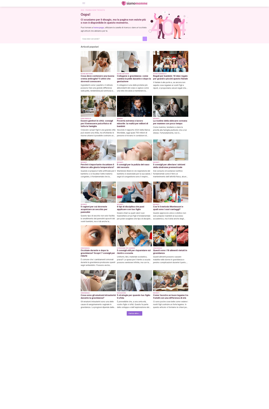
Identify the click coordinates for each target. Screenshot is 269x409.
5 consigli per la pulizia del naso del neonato (133, 166)
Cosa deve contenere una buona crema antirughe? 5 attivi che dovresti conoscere (97, 79)
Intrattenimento (160, 73)
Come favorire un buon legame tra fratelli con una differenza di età (170, 296)
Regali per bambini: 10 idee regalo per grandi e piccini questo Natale (170, 77)
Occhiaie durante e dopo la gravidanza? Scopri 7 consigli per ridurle (98, 253)
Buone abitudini (87, 73)
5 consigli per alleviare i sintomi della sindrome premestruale (169, 166)
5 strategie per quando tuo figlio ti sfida (133, 296)
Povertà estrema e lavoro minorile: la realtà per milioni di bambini (132, 123)
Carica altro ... (134, 313)
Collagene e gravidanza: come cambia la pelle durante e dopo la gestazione (134, 79)
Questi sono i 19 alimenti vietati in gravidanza (170, 251)
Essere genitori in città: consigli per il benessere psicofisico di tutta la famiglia (97, 123)
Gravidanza (85, 248)
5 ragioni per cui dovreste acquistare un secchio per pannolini (94, 209)
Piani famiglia (86, 118)
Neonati (156, 118)
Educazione (121, 293)
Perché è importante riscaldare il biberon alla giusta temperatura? (97, 166)
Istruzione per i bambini (126, 248)
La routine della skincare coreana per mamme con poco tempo (170, 122)
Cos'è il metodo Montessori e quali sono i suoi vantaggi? (168, 208)
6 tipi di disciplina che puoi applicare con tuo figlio (130, 208)
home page (98, 27)
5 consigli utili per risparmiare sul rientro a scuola (134, 251)
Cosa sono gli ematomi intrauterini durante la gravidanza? (98, 296)
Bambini (120, 118)
